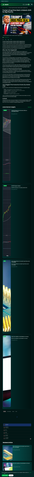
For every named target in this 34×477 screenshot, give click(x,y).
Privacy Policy (7, 473)
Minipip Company (4, 1)
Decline (11, 475)
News (6, 7)
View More (29, 107)
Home (3, 7)
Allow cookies (5, 475)
